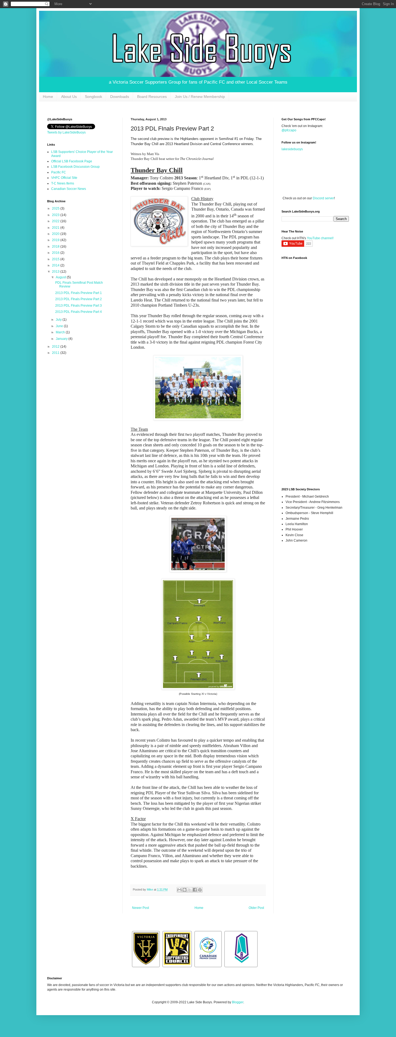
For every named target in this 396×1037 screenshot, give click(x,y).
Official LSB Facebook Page (71, 161)
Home (48, 96)
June (60, 326)
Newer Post (140, 908)
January (62, 339)
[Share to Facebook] (194, 889)
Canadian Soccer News (68, 189)
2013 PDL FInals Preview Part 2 (78, 299)
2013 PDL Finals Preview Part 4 (78, 312)
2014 (56, 265)
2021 (56, 228)
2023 (56, 215)
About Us (69, 96)
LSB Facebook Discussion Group (75, 167)
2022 (56, 221)
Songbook (93, 96)
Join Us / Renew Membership (200, 96)
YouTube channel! (320, 238)
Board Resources (152, 96)
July (59, 319)
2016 (56, 253)
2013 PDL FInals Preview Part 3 (78, 305)
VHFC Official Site (64, 178)
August (61, 277)
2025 (56, 208)
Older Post (256, 908)
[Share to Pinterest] (200, 889)
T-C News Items (62, 183)
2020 (56, 234)
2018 (56, 246)
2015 (56, 259)
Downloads (119, 96)
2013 (56, 271)
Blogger (237, 1002)
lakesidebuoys (292, 149)
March (61, 332)
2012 (56, 346)
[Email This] (179, 889)
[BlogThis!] (184, 889)
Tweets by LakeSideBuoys (66, 132)
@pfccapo (289, 130)
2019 (56, 240)
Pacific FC (58, 172)
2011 (56, 353)
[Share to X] (189, 889)
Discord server (323, 198)
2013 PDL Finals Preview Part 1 (78, 293)
